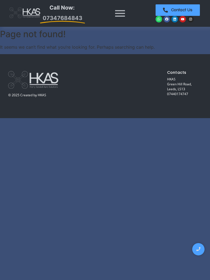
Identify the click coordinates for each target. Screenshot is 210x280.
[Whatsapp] (159, 19)
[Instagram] (190, 19)
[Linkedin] (174, 19)
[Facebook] (167, 19)
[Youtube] (182, 19)
